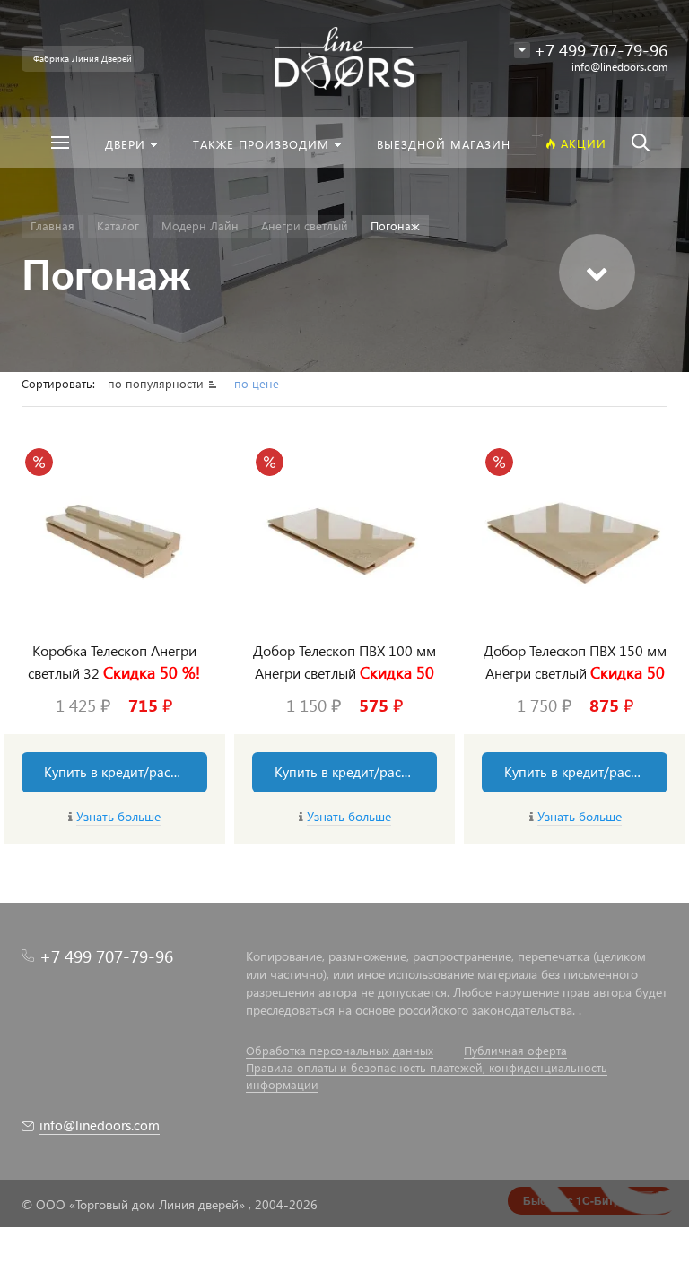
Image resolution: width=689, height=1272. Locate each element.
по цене (256, 383)
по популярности (157, 383)
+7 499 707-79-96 (106, 956)
